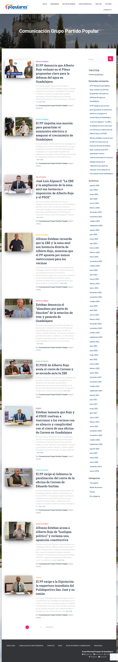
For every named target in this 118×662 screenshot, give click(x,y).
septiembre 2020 (96, 444)
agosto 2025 (94, 230)
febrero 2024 (95, 284)
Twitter (98, 4)
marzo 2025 (94, 248)
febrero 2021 (95, 422)
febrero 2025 (95, 252)
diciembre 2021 (96, 377)
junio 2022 (94, 351)
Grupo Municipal (85, 4)
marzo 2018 (94, 471)
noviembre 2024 (96, 261)
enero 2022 (94, 373)
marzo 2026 (94, 203)
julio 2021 (93, 400)
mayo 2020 (94, 458)
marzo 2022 (94, 364)
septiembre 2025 (96, 226)
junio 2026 (94, 190)
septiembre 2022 (96, 337)
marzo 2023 (94, 315)
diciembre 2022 (96, 324)
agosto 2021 (94, 395)
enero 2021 (94, 426)
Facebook (99, 654)
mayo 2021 (94, 409)
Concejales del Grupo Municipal (31, 646)
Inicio (45, 4)
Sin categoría (41, 177)
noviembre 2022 (96, 328)
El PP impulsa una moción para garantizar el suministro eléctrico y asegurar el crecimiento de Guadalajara (54, 131)
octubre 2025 (95, 221)
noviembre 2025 (96, 217)
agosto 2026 (94, 185)
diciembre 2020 (96, 431)
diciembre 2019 (96, 467)
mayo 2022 (94, 355)
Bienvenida (55, 4)
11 (41, 627)
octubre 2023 (95, 301)
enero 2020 (94, 462)
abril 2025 (93, 243)
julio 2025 (93, 234)
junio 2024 (94, 270)
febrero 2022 (95, 368)
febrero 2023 (95, 319)
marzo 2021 (94, 417)
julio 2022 (93, 346)
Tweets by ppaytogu (96, 75)
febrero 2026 (95, 208)
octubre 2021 (95, 386)
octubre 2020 (95, 440)
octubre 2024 (95, 266)
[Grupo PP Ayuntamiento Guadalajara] (17, 7)
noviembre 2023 (96, 297)
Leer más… (42, 102)
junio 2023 (94, 306)
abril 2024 (93, 275)
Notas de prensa (68, 4)
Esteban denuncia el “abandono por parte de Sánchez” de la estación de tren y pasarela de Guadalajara (54, 313)
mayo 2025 (94, 239)
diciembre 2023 (96, 292)
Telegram (93, 657)
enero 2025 (94, 257)
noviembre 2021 (96, 382)
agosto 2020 (94, 449)
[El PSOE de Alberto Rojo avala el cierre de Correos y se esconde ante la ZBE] (18, 368)
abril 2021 (93, 413)
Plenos (38, 408)
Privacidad (98, 646)
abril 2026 (93, 199)
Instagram (109, 654)
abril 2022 (93, 359)
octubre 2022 (95, 333)
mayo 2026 (94, 194)
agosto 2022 (94, 342)
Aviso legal (11, 646)
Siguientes (49, 627)
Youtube (108, 4)
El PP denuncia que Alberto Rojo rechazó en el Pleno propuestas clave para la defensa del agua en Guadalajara (55, 73)
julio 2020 (93, 453)
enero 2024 (94, 288)
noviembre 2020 (96, 435)
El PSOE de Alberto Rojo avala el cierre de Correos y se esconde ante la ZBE (54, 369)
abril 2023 (93, 310)
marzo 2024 (94, 279)
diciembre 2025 (96, 212)
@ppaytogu (88, 654)
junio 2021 (94, 404)
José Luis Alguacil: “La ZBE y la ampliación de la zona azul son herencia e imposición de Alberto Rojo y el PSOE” (55, 189)
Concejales (94, 483)
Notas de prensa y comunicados (78, 646)
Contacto (107, 10)
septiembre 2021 (96, 391)
